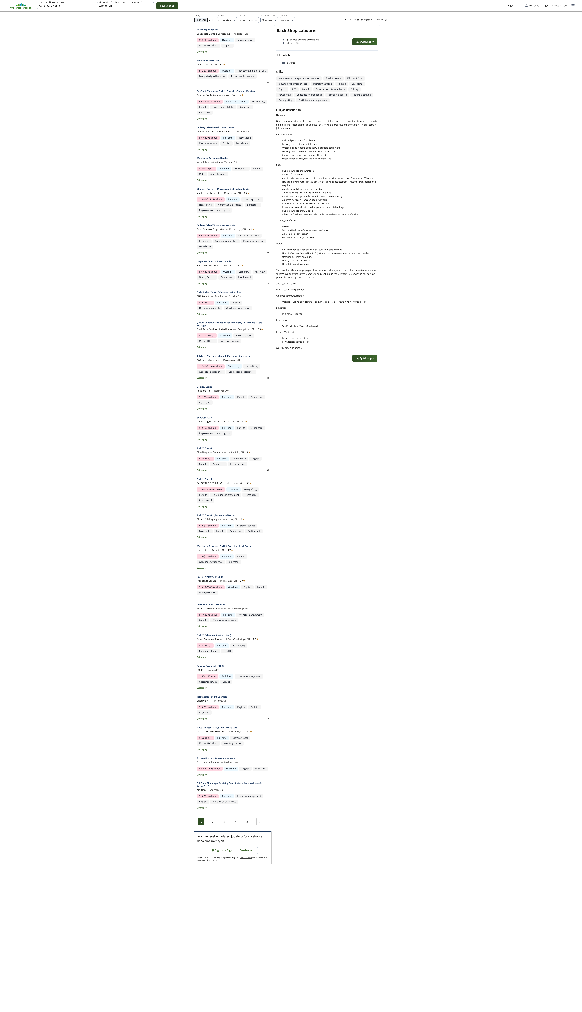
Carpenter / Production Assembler (214, 261)
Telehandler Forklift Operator (212, 696)
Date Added (285, 15)
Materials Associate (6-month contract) (217, 727)
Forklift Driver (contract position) (214, 635)
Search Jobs (167, 5)
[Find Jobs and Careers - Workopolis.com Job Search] (21, 5)
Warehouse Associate (208, 60)
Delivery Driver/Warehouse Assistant (216, 127)
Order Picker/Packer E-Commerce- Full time (219, 292)
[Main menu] (573, 6)
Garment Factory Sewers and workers (216, 758)
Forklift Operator (205, 448)
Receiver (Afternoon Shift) (210, 577)
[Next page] (259, 821)
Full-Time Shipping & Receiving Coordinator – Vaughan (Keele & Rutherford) (229, 785)
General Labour (205, 417)
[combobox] (65, 5)
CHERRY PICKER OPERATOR (211, 604)
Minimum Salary (267, 15)
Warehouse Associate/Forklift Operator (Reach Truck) (224, 546)
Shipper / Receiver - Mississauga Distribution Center (223, 189)
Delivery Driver (204, 386)
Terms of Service (246, 858)
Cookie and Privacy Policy (206, 860)
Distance (220, 15)
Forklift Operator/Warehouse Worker (216, 515)
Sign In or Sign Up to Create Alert (234, 850)
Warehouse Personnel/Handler (213, 158)
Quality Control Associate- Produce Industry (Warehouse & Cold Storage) (229, 324)
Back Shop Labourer (207, 29)
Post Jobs (534, 5)
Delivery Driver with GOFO (210, 666)
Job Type (243, 15)
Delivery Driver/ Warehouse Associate (216, 225)
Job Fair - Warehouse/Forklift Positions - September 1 (224, 356)
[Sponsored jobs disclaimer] (386, 20)
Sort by (197, 15)
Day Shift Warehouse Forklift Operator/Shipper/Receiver (226, 91)
